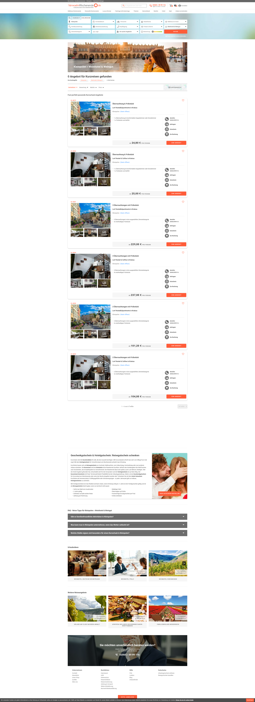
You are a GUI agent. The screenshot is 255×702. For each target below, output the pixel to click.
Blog (130, 677)
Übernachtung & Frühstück (123, 104)
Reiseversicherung (106, 682)
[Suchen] (124, 6)
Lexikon (131, 675)
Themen (136, 11)
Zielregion (86, 18)
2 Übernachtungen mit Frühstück (125, 307)
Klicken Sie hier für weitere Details (184, 700)
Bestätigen (250, 700)
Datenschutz (105, 677)
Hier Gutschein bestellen (170, 493)
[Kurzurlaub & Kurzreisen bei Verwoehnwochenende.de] (84, 5)
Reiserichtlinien (105, 679)
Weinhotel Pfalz (127, 579)
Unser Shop (75, 677)
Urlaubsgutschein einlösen (166, 673)
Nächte (156, 11)
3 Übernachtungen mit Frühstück (125, 205)
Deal (170, 11)
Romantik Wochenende (92, 11)
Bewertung (146, 31)
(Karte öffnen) (124, 111)
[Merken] (183, 100)
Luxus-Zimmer (107, 11)
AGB (102, 675)
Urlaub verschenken (181, 11)
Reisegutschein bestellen (165, 675)
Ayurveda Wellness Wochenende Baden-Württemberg (127, 625)
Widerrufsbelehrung (107, 686)
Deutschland (146, 11)
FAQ (130, 673)
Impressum (104, 673)
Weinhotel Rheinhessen (168, 579)
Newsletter (75, 675)
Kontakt (74, 673)
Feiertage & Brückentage (122, 11)
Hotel (163, 11)
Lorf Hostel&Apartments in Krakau (124, 107)
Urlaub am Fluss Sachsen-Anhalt (87, 624)
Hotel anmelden (127, 697)
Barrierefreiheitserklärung (109, 688)
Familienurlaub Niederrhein (168, 624)
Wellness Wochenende (74, 11)
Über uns (75, 682)
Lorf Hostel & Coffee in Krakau (123, 158)
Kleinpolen (115, 111)
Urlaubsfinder (133, 679)
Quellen (74, 679)
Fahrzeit (76, 18)
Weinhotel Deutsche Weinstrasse (87, 579)
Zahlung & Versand (107, 684)
